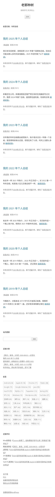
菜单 (27, 17)
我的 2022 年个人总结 (15, 168)
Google (8, 387)
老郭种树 (27, 5)
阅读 (25, 424)
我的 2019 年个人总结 (15, 288)
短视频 (8, 415)
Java (37, 387)
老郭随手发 (29, 415)
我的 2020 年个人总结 (15, 248)
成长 (7, 407)
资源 (37, 419)
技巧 (26, 407)
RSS (4, 477)
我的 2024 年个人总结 (15, 82)
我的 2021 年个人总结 (15, 208)
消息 (16, 411)
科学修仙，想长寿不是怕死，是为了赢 (17, 367)
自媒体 (17, 419)
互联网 (8, 399)
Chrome (32, 383)
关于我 (5, 474)
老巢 (30, 63)
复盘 (35, 399)
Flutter (44, 383)
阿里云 (35, 424)
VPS (6, 395)
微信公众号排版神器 (10, 483)
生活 (45, 411)
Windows (17, 395)
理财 (36, 411)
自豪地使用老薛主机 (10, 480)
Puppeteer (31, 391)
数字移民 (37, 407)
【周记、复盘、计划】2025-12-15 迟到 (17, 364)
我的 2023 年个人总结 (15, 125)
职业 (41, 415)
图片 (26, 399)
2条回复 (6, 214)
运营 (16, 424)
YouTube (44, 395)
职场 (7, 419)
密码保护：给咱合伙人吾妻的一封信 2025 (18, 361)
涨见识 (26, 411)
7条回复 (6, 45)
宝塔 (7, 403)
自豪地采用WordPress (11, 492)
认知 (27, 419)
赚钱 (7, 424)
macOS (8, 391)
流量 (7, 411)
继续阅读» (9, 143)
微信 (38, 403)
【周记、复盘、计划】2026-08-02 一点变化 (19, 355)
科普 (18, 415)
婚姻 (44, 399)
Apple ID (20, 383)
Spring (44, 391)
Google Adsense (22, 387)
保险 (17, 399)
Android (8, 383)
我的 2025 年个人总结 (15, 38)
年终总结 (45, 63)
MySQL (19, 391)
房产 (17, 407)
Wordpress (31, 395)
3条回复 (6, 174)
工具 (16, 403)
